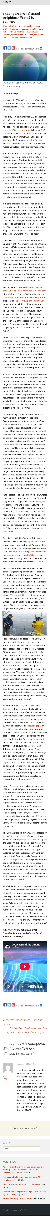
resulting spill (34, 725)
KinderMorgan (17, 34)
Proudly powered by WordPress (16, 1210)
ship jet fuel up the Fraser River (29, 300)
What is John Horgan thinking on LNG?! (18, 1198)
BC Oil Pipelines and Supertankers (25, 32)
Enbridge (6, 34)
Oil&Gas (6, 29)
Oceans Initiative (22, 130)
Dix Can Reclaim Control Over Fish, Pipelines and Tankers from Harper (26, 1030)
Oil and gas (28, 34)
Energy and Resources (30, 26)
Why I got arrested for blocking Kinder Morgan (22, 1184)
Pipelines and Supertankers (21, 29)
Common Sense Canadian (21, 37)
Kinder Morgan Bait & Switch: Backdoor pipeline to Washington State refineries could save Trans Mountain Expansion (23, 1170)
